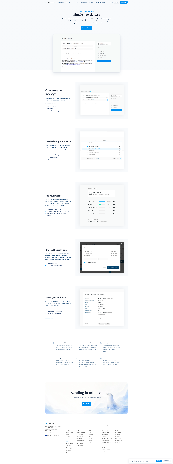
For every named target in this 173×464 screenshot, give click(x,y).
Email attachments (105, 436)
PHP (90, 430)
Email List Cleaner (118, 428)
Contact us (68, 438)
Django (90, 440)
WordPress (91, 449)
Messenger (78, 428)
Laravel (90, 432)
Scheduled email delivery (107, 438)
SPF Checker (117, 434)
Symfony (91, 434)
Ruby (90, 446)
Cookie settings (69, 455)
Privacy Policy (68, 445)
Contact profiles (79, 436)
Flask (90, 442)
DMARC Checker (118, 438)
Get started (85, 28)
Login (116, 2)
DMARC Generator (118, 440)
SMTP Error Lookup (119, 442)
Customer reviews (69, 428)
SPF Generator (118, 436)
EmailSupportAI (48, 430)
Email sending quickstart (107, 425)
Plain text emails (105, 434)
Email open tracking (106, 449)
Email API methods (105, 428)
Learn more (49, 318)
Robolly (53, 429)
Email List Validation (119, 426)
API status (104, 447)
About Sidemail (69, 430)
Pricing (67, 425)
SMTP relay (78, 426)
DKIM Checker (117, 430)
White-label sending (80, 432)
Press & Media (68, 436)
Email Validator (118, 425)
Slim (90, 436)
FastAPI (90, 444)
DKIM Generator (118, 432)
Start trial (86, 404)
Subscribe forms (79, 434)
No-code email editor (80, 438)
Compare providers (69, 432)
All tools (116, 444)
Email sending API (80, 425)
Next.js (90, 428)
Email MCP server (79, 445)
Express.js (91, 426)
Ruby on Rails (92, 447)
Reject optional (167, 460)
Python (90, 438)
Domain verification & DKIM (107, 442)
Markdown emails (80, 443)
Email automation (79, 430)
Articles (67, 434)
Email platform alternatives (107, 451)
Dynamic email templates (107, 430)
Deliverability (68, 426)
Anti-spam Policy (69, 453)
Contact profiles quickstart (107, 426)
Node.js (90, 425)
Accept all (159, 460)
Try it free (124, 2)
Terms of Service (69, 443)
